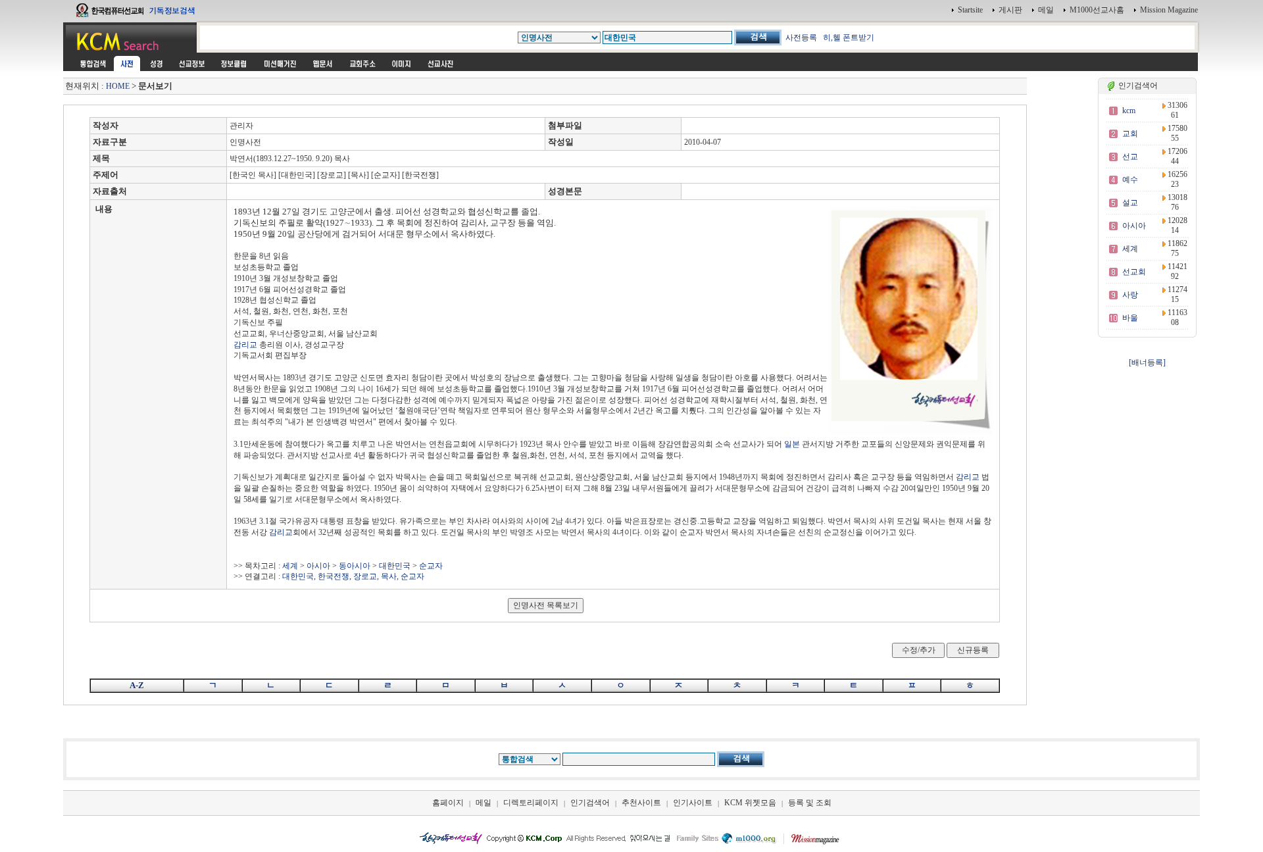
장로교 (365, 576)
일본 (792, 444)
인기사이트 (692, 802)
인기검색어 (590, 802)
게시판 (1010, 9)
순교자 (431, 565)
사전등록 (801, 37)
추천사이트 (641, 802)
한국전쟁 (333, 576)
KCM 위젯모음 (750, 802)
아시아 (318, 565)
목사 (389, 576)
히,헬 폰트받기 (848, 37)
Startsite (970, 9)
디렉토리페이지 (530, 802)
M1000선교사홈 (1097, 9)
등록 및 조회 (809, 802)
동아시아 (354, 565)
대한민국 (394, 565)
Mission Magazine (1169, 9)
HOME (118, 86)
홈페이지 (448, 802)
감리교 (245, 344)
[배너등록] (1147, 362)
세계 (290, 565)
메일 (1046, 9)
